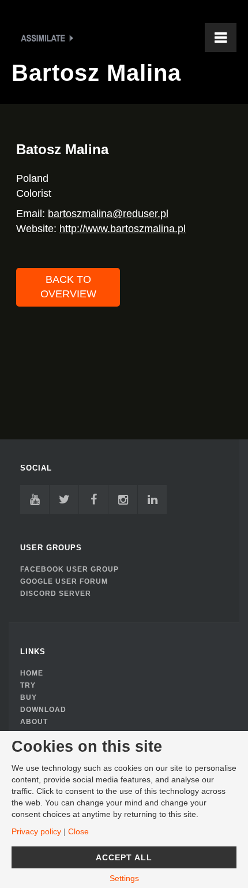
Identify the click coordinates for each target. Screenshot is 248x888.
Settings (124, 878)
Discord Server (55, 593)
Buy (28, 697)
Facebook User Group (69, 569)
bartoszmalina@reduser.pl (108, 213)
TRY (28, 685)
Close (78, 831)
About (34, 722)
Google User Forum (64, 581)
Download (43, 710)
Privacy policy (36, 831)
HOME (31, 673)
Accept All (124, 857)
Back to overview (68, 287)
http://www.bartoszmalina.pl (122, 228)
